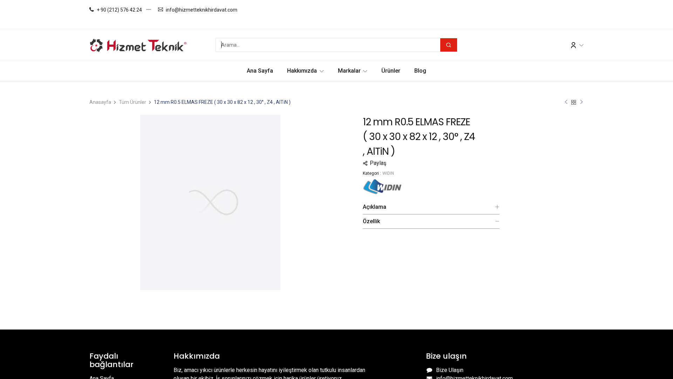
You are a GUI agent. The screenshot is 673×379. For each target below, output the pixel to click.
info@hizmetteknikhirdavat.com (201, 10)
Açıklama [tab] (374, 207)
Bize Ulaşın (449, 370)
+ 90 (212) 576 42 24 (119, 10)
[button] (431, 163)
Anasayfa (100, 102)
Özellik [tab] (371, 221)
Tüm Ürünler (132, 102)
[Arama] (448, 45)
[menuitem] (260, 71)
